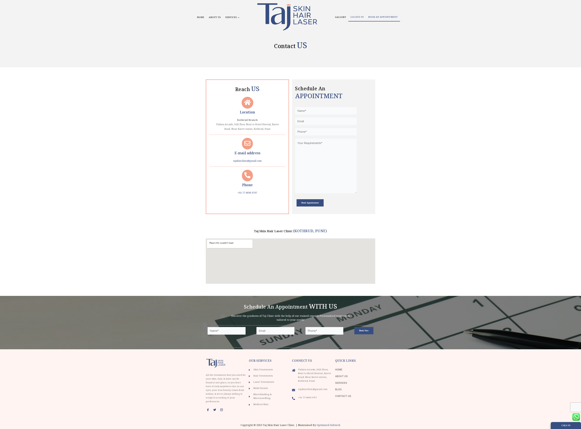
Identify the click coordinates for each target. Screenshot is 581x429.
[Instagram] (222, 410)
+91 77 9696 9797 (247, 193)
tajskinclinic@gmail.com (247, 161)
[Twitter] (215, 410)
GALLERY (340, 17)
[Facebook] (209, 410)
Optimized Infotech (328, 425)
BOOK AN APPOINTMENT (383, 17)
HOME (200, 17)
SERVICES (231, 17)
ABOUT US (215, 17)
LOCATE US (357, 17)
